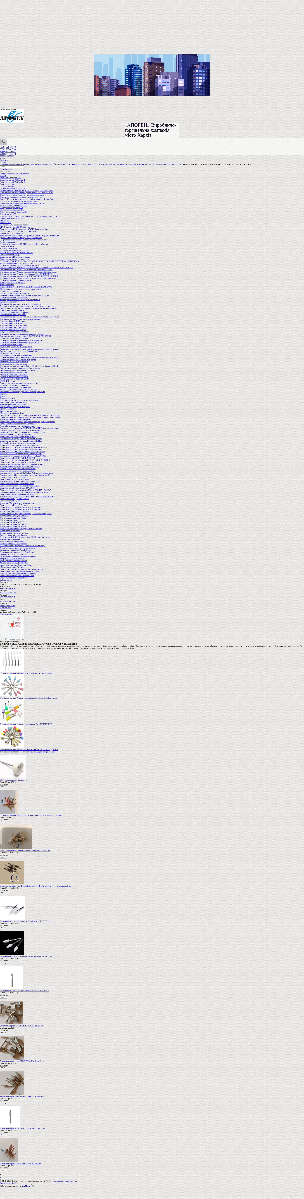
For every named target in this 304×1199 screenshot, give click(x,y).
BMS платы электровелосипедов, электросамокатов (21, 529)
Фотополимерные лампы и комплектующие (18, 360)
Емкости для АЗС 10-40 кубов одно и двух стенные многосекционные (28, 216)
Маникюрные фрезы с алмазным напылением (18, 390)
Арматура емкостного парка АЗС (13, 212)
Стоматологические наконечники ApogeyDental (19, 342)
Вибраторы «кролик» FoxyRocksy (13, 554)
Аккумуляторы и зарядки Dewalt (13, 524)
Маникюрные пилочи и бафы (12, 413)
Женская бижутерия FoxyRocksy (13, 567)
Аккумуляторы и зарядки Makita (13, 518)
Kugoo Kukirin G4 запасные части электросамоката (20, 509)
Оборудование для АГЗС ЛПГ (12, 218)
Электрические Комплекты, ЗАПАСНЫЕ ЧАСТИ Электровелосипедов (29, 428)
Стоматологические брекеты (11, 345)
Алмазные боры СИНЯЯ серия (12, 321)
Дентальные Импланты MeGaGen (13, 375)
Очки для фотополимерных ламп (13, 364)
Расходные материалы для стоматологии (16, 263)
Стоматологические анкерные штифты (16, 280)
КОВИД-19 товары (8, 381)
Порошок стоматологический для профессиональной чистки (24, 295)
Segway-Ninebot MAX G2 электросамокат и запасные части (24, 492)
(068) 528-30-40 (8, 146)
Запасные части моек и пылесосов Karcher (17, 576)
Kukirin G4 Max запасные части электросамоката (20, 467)
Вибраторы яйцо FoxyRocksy (12, 559)
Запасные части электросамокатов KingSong (18, 437)
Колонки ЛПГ (5, 223)
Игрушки (4, 394)
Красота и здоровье (8, 409)
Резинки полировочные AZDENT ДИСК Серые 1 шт (21, 1026)
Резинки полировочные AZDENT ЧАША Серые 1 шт (22, 1061)
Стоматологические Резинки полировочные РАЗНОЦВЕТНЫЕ (26, 274)
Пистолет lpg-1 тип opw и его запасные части (18, 231)
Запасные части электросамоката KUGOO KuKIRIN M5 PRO (25, 460)
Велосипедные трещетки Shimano (13, 535)
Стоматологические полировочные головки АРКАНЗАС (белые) (26, 270)
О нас (2, 158)
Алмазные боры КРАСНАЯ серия (13, 323)
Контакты (4, 160)
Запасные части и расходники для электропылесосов (21, 569)
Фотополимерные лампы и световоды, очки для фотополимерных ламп (29, 357)
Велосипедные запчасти (10, 531)
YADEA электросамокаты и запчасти (15, 511)
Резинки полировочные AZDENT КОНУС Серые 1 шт (22, 1096)
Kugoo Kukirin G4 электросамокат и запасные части (21, 449)
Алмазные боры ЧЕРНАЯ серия (13, 330)
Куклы (2, 396)
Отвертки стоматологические (12, 310)
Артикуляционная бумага (10, 291)
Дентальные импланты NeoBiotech (14, 377)
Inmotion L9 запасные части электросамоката (18, 443)
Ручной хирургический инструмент (14, 313)
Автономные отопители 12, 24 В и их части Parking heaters (24, 244)
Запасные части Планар (9, 255)
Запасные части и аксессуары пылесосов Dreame (19, 571)
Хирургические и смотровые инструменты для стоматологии (25, 306)
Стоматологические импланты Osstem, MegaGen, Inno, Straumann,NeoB (29, 366)
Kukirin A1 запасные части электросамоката (18, 469)
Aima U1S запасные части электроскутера (17, 426)
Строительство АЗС (8, 214)
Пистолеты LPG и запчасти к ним (14, 225)
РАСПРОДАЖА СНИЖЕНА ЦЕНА (14, 379)
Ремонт (3, 176)
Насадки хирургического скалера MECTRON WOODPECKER (25, 336)
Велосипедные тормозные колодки (14, 533)
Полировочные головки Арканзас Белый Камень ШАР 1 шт (24, 991)
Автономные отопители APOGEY (14, 250)
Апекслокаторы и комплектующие (14, 338)
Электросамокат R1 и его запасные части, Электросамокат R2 (25, 475)
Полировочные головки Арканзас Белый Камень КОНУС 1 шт (25, 921)
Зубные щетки (6, 580)
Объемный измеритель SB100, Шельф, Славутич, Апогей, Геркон (26, 191)
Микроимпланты (7, 285)
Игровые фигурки (7, 398)
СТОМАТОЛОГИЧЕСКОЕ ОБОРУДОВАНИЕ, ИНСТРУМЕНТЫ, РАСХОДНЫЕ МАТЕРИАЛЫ (39, 261)
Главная (3, 154)
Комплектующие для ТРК (10, 178)
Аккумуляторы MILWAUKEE (12, 522)
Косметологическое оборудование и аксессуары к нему (22, 392)
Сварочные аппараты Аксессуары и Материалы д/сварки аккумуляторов (29, 415)
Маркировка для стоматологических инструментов (21, 289)
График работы (6, 614)
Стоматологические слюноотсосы (14, 298)
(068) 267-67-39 (8, 149)
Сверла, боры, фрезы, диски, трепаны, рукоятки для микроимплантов (28, 308)
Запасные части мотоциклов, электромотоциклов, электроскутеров (27, 422)
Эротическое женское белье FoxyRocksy (16, 565)
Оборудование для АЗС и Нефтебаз (14, 173)
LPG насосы (5, 221)
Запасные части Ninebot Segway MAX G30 (17, 488)
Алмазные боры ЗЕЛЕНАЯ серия (13, 325)
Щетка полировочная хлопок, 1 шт (14, 780)
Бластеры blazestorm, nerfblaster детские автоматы (20, 400)
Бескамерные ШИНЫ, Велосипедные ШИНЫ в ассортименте (25, 537)
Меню (12, 151)
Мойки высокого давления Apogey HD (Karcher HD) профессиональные (29, 235)
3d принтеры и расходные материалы (15, 407)
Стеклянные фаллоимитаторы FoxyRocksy (17, 552)
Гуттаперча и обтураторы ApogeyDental (16, 355)
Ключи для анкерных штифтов (12, 283)
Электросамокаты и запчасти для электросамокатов (21, 430)
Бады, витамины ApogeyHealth (12, 541)
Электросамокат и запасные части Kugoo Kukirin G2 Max (23, 456)
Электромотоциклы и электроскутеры (15, 419)
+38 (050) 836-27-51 (8, 597)
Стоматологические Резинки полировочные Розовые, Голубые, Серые (28, 272)
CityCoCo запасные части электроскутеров (17, 424)
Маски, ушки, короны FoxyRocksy (14, 563)
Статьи (3, 162)
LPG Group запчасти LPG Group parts (15, 227)
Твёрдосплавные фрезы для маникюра (15, 387)
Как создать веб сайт (8, 1183)
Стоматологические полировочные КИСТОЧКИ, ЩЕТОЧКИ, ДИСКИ (29, 276)
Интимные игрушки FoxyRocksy (13, 544)
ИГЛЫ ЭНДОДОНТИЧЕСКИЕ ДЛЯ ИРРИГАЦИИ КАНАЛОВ (26, 287)
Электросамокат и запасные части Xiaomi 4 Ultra (19, 482)
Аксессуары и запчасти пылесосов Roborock (18, 574)
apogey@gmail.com (7, 606)
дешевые (33, 752)
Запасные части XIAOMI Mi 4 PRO (14, 479)
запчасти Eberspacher (8, 248)
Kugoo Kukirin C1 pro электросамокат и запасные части (22, 452)
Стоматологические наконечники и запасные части (21, 340)
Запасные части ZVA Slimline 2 (12, 182)
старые (46, 752)
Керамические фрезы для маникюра (14, 385)
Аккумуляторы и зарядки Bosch (13, 526)
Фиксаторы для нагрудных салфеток (15, 293)
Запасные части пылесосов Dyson (13, 578)
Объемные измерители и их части (14, 188)
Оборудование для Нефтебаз (11, 208)
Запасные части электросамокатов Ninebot (17, 484)
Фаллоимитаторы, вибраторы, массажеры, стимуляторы (22, 546)
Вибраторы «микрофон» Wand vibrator (15, 550)
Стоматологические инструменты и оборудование (20, 304)
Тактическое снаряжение (10, 539)
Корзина (3, 151)
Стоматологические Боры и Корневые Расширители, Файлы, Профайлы (29, 317)
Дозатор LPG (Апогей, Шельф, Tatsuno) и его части (21, 238)
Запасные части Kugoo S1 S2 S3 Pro (14, 499)
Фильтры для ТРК (7, 186)
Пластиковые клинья (8, 302)
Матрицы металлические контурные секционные (20, 300)
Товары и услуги (7, 156)
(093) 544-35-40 (8, 154)
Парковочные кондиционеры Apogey (15, 259)
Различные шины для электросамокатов (16, 434)
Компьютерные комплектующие (13, 405)
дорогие (40, 752)
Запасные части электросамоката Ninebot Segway (20, 486)
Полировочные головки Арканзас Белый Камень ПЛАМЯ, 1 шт (26, 956)
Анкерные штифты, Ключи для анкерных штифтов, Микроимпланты (28, 278)
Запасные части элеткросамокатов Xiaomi (17, 471)
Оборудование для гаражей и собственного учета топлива (23, 240)
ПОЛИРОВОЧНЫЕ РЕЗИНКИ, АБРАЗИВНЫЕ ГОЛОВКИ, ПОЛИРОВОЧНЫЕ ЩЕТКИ (36, 268)
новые (52, 752)
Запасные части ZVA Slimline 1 (12, 180)
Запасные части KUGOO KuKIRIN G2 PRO (18, 458)
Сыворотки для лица (8, 411)
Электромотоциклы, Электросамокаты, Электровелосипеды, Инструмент (30, 417)
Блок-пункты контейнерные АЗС (13, 206)
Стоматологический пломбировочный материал (19, 265)
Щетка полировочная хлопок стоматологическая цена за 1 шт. (25, 851)
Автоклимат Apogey (8, 242)
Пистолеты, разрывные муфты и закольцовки (18, 201)
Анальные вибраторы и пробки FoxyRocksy (18, 548)
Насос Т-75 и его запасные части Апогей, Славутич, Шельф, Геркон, (28, 199)
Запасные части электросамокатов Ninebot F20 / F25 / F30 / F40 (25, 490)
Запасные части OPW (8, 184)
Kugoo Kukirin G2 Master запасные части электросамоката (23, 447)
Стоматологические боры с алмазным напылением (20, 319)
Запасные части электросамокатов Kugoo (16, 494)
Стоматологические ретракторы (13, 315)
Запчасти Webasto (7, 246)
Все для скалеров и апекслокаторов (14, 332)
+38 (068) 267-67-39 (8, 593)
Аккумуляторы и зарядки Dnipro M (14, 516)
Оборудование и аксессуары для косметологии (19, 383)
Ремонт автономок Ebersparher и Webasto (16, 253)
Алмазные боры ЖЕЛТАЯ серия (13, 327)
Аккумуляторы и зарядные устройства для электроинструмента (26, 514)
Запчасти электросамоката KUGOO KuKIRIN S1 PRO (22, 464)
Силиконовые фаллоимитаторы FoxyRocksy (18, 556)
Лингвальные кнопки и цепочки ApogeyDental (19, 351)
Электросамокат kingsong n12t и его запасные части (21, 439)
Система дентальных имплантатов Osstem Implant (20, 368)
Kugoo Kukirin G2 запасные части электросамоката (20, 507)
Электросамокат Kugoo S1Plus (12, 477)
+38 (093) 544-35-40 (8, 601)
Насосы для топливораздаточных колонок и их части (21, 197)
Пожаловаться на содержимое (65, 1181)
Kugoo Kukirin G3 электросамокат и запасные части (21, 454)
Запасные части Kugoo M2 (10, 501)
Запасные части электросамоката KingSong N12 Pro (21, 441)
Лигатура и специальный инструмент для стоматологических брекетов (29, 349)
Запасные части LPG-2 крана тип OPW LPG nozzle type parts (24, 229)
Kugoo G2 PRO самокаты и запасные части (17, 503)
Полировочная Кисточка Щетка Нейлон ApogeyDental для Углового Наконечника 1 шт (35, 886)
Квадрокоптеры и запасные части (13, 402)
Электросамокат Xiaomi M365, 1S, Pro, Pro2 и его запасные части (26, 473)
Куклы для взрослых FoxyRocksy (13, 561)
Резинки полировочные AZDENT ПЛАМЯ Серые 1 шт (22, 1128)
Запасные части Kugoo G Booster (13, 505)
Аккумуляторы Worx (8, 520)
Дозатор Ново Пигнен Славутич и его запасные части (22, 195)
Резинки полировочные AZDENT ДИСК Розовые (20, 1164)
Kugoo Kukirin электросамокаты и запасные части (20, 445)
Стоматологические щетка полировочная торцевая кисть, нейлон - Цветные (31, 815)
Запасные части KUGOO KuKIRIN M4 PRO (18, 462)
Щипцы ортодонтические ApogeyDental (16, 347)
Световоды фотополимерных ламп (14, 362)
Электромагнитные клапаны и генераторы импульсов (22, 203)
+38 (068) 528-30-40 (8, 588)
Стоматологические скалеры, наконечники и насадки (21, 334)
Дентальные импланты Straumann (13, 372)
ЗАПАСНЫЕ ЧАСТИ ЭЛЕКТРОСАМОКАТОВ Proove (22, 432)
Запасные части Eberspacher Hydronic (15, 257)
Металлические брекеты (10, 353)
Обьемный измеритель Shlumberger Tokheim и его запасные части (26, 193)
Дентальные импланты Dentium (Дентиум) (17, 370)
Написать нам (5, 608)
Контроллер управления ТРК (12, 210)
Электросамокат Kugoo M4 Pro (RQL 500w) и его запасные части (26, 497)
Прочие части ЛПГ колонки (11, 233)
